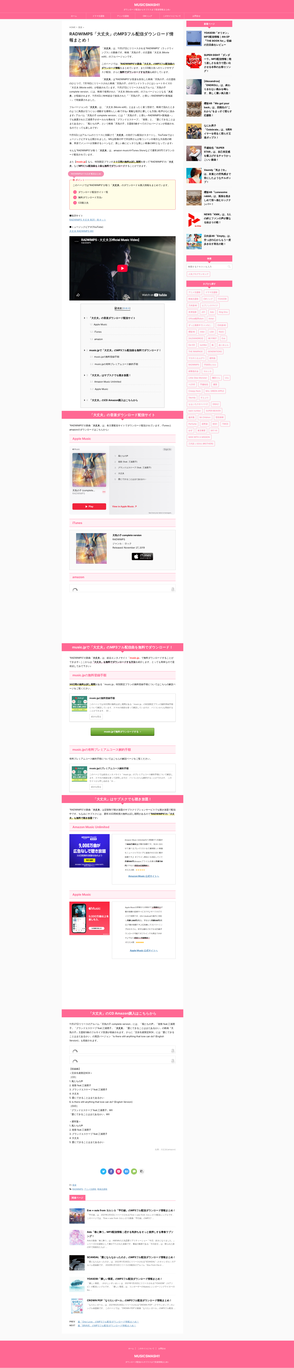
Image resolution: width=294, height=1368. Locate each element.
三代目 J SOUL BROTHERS (200, 443)
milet (202, 331)
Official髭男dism (196, 318)
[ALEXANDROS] (195, 338)
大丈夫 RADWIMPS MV (81, 231)
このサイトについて (172, 16)
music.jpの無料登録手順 (104, 356)
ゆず (190, 430)
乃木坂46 (192, 305)
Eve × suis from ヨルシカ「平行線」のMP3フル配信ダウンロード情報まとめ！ (131, 1210)
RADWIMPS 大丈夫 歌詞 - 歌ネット (87, 219)
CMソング (147, 16)
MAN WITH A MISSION (199, 437)
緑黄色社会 (193, 371)
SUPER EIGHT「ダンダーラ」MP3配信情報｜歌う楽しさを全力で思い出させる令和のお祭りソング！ (218, 62)
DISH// (216, 404)
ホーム (74, 16)
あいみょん (224, 345)
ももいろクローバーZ (198, 404)
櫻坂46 (191, 331)
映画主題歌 (102, 1189)
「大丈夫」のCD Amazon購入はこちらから (112, 400)
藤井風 (191, 417)
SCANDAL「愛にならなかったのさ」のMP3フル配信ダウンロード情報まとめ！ (131, 1257)
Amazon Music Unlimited (105, 381)
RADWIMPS (77, 1189)
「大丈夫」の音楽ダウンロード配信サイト (111, 317)
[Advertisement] (122, 618)
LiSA (212, 331)
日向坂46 (221, 325)
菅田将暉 (220, 417)
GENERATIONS (215, 351)
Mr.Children (205, 417)
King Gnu (223, 312)
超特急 (212, 358)
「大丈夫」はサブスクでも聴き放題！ (108, 375)
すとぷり (205, 397)
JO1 (203, 312)
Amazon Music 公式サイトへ (143, 876)
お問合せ (196, 16)
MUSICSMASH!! (147, 5)
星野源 (205, 424)
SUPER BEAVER (213, 410)
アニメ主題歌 (123, 16)
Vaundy (192, 397)
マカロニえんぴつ (196, 358)
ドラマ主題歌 (98, 16)
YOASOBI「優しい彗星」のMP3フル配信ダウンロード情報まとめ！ (124, 1278)
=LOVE (191, 384)
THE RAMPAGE (195, 351)
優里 (215, 384)
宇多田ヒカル (210, 364)
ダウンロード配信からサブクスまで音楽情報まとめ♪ (147, 1362)
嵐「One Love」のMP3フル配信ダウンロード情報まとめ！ (108, 1321)
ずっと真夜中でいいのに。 (200, 325)
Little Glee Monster (197, 378)
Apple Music (98, 324)
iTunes (96, 331)
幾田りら (216, 378)
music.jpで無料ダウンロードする (121, 731)
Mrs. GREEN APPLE (215, 391)
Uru (227, 378)
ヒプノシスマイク (210, 305)
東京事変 (201, 430)
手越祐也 (204, 384)
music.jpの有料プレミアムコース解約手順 (114, 364)
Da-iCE (191, 345)
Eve (223, 338)
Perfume (192, 424)
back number (194, 410)
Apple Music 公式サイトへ (144, 950)
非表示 (126, 308)
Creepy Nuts (194, 391)
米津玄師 (192, 312)
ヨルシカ (207, 371)
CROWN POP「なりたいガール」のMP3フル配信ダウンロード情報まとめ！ (129, 1300)
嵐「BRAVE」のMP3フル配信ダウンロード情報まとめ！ (107, 1325)
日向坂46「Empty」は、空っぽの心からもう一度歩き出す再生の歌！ (218, 239)
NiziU (221, 331)
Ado (212, 312)
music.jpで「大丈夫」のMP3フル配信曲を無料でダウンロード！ (123, 350)
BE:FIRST (212, 338)
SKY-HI (214, 430)
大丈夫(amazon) (168, 1149)
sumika (203, 345)
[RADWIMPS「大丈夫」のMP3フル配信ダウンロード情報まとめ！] (126, 1171)
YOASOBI (222, 299)
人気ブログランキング (198, 274)
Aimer (211, 318)
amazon (96, 339)
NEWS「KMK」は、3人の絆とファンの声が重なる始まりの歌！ (217, 218)
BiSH (215, 424)
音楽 (74, 1185)
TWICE (225, 424)
